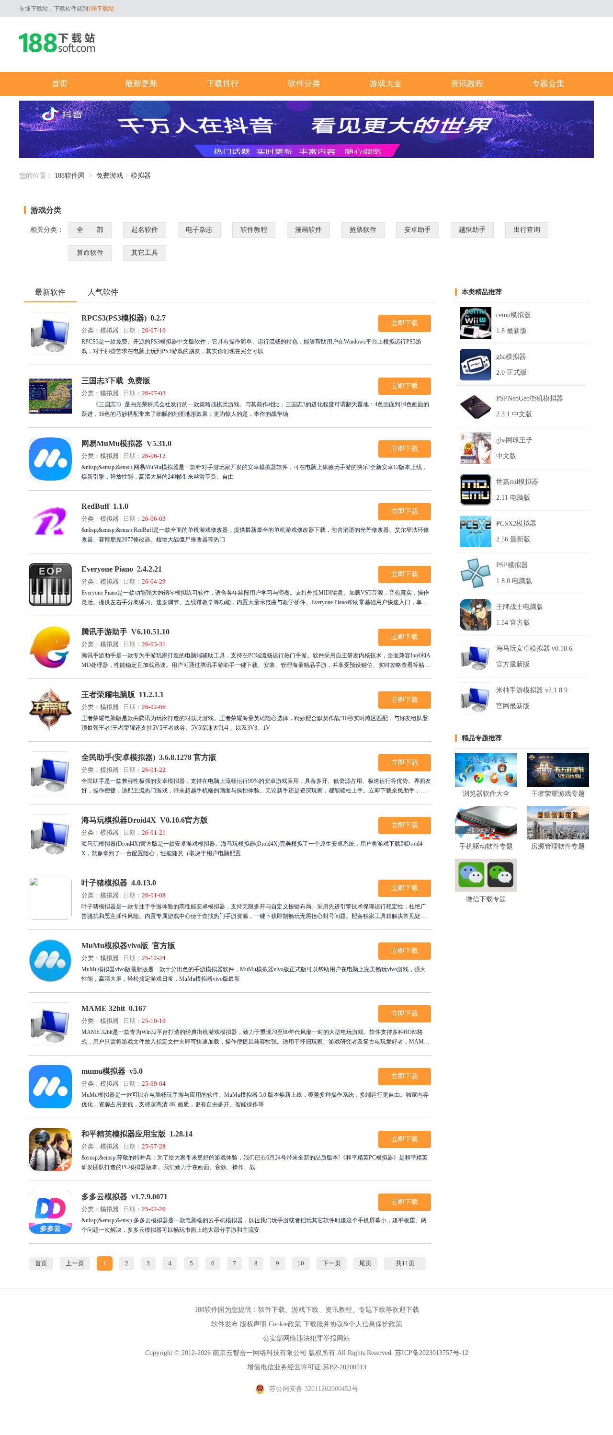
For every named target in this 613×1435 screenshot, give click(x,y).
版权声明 (253, 1324)
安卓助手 (417, 229)
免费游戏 (109, 175)
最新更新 (141, 83)
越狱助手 (472, 229)
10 (300, 1263)
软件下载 (271, 1309)
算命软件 (90, 252)
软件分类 (304, 83)
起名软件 (144, 229)
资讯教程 (467, 83)
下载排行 (222, 83)
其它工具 (144, 252)
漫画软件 (308, 229)
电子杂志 (199, 229)
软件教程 (253, 229)
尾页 (365, 1263)
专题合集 (548, 83)
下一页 (331, 1263)
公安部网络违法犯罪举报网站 (306, 1338)
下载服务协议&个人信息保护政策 (352, 1324)
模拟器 (141, 175)
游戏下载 (305, 1309)
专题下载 (372, 1309)
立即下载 (404, 323)
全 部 (90, 229)
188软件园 (70, 175)
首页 (60, 83)
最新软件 (50, 292)
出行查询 (526, 229)
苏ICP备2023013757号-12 (431, 1352)
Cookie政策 (285, 1324)
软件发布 (224, 1324)
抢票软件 (363, 229)
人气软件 (103, 292)
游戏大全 (385, 83)
